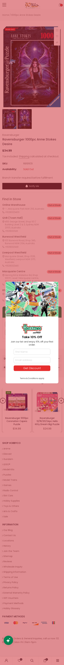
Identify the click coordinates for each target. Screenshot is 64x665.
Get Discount (32, 368)
